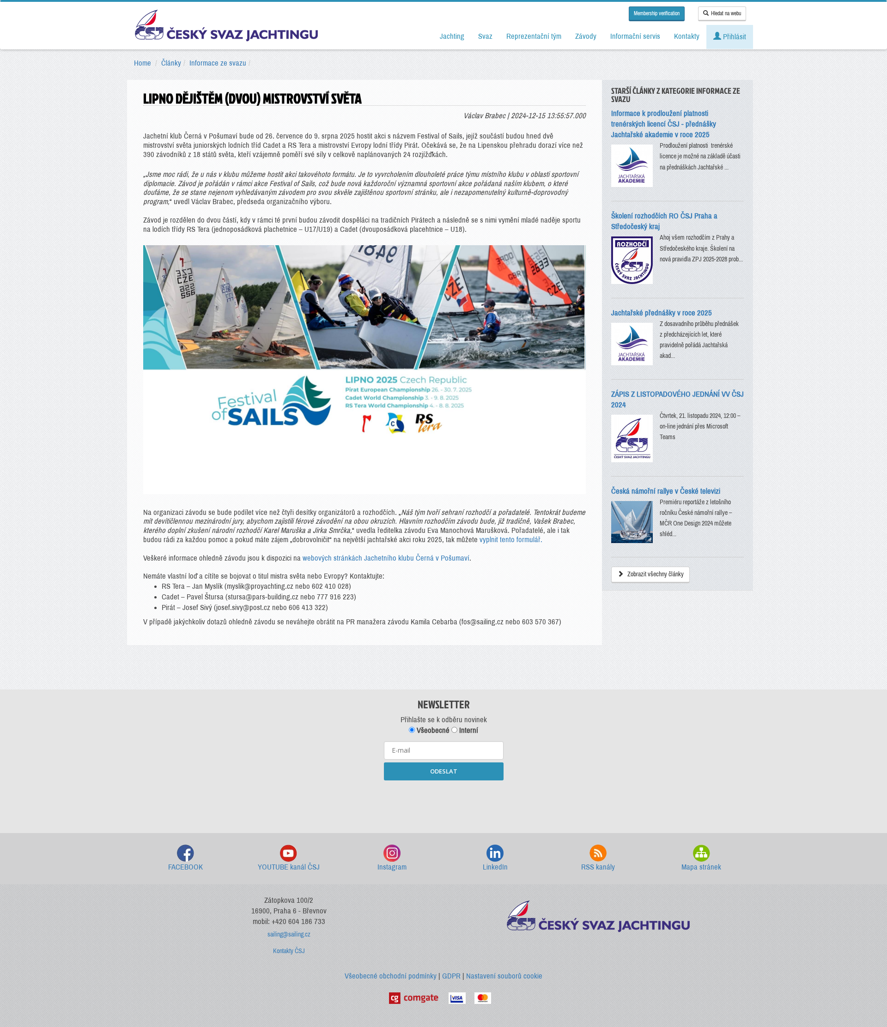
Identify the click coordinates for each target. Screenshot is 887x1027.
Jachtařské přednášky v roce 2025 (661, 313)
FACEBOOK (185, 867)
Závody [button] (585, 36)
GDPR (451, 976)
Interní (467, 730)
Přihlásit (733, 37)
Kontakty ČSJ (289, 951)
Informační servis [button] (635, 36)
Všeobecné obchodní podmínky (391, 976)
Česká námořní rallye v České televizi (665, 491)
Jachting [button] (452, 36)
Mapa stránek (701, 867)
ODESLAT (443, 771)
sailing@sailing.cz (288, 934)
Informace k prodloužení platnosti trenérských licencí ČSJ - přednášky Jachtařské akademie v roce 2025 (663, 124)
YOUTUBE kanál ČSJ (289, 867)
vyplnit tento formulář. (511, 540)
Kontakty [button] (686, 36)
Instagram (392, 867)
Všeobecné (432, 730)
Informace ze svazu (217, 63)
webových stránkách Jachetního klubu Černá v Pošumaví (386, 558)
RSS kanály (598, 867)
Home (142, 63)
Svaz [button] (485, 36)
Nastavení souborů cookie (504, 976)
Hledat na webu (726, 13)
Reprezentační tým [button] (533, 36)
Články (171, 63)
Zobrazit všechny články (655, 574)
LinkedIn (495, 867)
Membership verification (657, 13)
